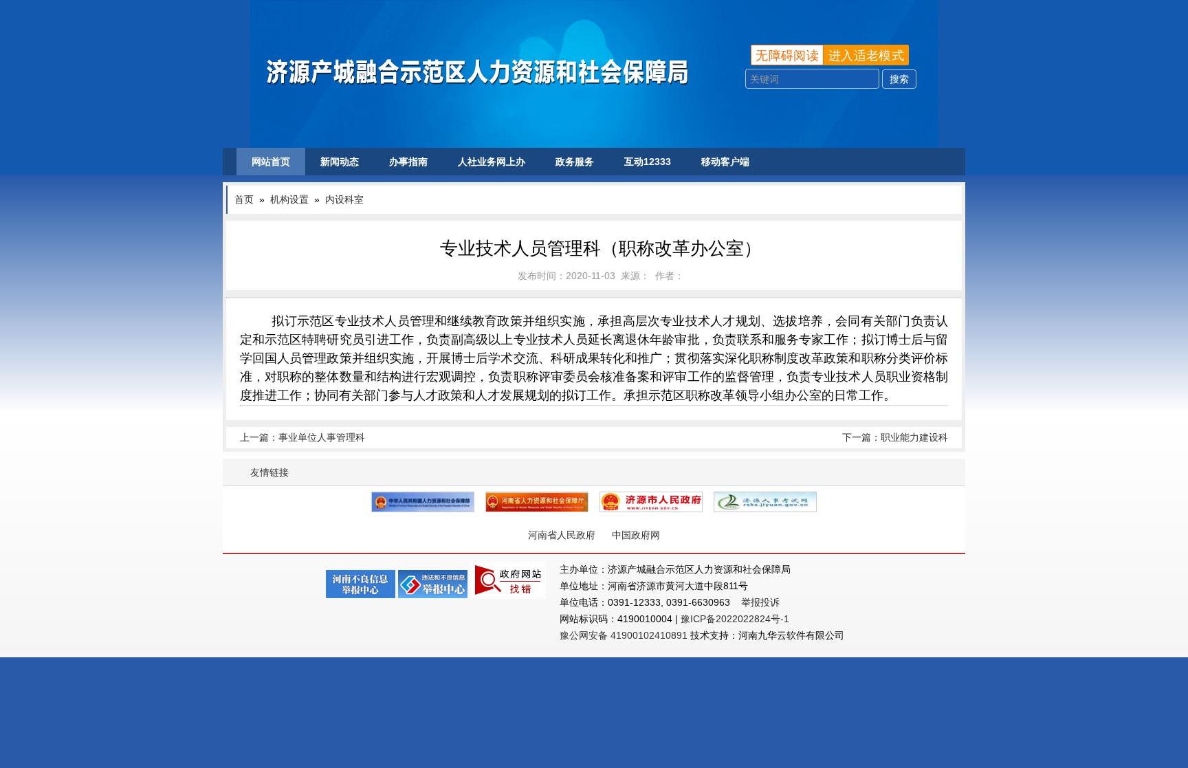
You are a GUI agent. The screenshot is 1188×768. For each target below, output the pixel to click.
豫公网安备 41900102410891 (624, 635)
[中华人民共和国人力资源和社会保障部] (423, 502)
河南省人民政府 (561, 534)
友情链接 (269, 472)
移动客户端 (725, 161)
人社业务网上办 (491, 161)
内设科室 (344, 199)
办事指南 (408, 161)
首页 (244, 199)
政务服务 (575, 161)
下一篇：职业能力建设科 (895, 437)
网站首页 (271, 161)
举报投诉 (760, 602)
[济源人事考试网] (765, 502)
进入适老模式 (866, 56)
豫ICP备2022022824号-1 (735, 618)
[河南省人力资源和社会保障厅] (537, 502)
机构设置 (289, 199)
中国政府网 (636, 534)
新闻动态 (339, 161)
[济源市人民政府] (651, 502)
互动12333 (647, 161)
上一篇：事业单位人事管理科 (302, 437)
